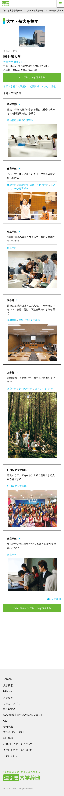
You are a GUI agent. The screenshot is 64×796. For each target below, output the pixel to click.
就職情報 (34, 86)
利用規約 (8, 738)
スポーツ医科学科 (39, 185)
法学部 (11, 300)
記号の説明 (55, 599)
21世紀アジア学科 (16, 486)
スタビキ (8, 697)
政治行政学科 (14, 120)
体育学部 (12, 168)
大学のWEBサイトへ (14, 62)
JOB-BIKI (8, 679)
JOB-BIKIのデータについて (17, 744)
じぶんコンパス (11, 703)
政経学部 (12, 104)
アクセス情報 (48, 86)
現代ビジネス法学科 (29, 320)
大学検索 (8, 685)
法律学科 (12, 320)
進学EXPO (9, 709)
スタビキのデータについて (17, 750)
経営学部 (12, 538)
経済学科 (28, 120)
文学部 (11, 372)
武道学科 (23, 185)
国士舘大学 (12, 57)
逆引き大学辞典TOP (12, 10)
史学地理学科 (25, 389)
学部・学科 (9, 86)
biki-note (7, 691)
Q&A (5, 720)
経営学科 (12, 554)
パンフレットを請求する (32, 77)
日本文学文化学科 (44, 389)
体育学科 (12, 185)
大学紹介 (22, 86)
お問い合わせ (10, 756)
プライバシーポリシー (15, 732)
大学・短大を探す (35, 10)
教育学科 (12, 389)
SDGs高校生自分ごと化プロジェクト (23, 714)
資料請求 (8, 726)
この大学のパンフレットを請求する (32, 608)
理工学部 (12, 231)
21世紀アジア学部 (17, 470)
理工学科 (12, 248)
